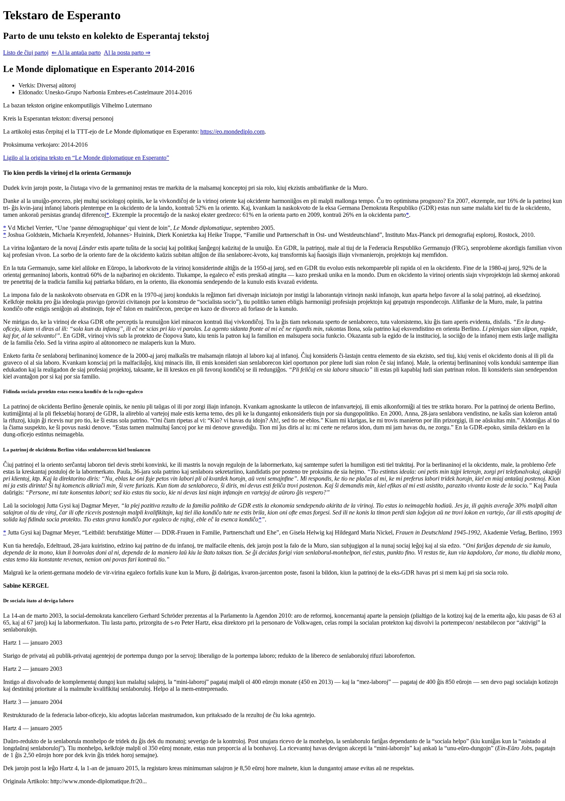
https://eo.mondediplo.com (232, 131)
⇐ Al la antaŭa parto (76, 52)
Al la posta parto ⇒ (127, 52)
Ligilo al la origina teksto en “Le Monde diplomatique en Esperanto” (86, 157)
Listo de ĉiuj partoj (25, 52)
